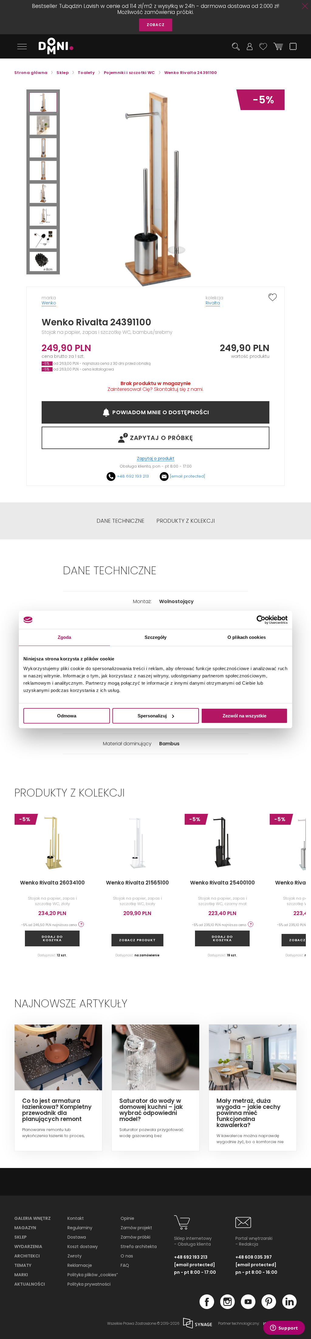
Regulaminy (79, 1228)
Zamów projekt (136, 1228)
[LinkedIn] (289, 1307)
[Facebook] (207, 1307)
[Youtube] (248, 1307)
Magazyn (25, 1228)
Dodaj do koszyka (52, 938)
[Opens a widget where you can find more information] (284, 1328)
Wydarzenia (28, 1246)
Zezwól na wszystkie (244, 715)
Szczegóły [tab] (156, 637)
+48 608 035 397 (253, 1257)
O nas (127, 1256)
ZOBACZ (156, 24)
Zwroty (74, 1256)
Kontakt (75, 1218)
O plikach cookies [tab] (246, 637)
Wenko (49, 303)
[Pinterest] (268, 1307)
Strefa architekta (139, 1246)
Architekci (27, 1256)
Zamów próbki (135, 1237)
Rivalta (213, 303)
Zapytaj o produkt (155, 458)
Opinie (127, 1218)
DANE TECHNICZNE (120, 521)
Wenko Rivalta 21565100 (137, 882)
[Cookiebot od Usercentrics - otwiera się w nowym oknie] (261, 619)
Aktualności (29, 1284)
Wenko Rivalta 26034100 (52, 882)
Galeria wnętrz (32, 1218)
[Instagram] (227, 1307)
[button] (43, 102)
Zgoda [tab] (64, 637)
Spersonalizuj (152, 715)
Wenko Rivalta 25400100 (222, 882)
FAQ (125, 1265)
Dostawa (76, 1237)
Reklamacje (79, 1265)
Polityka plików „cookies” (92, 1275)
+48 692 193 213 (133, 476)
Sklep (20, 1237)
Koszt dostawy (82, 1246)
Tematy (22, 1265)
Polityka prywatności (89, 1284)
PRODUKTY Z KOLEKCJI (185, 521)
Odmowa (66, 715)
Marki (21, 1275)
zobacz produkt (137, 940)
